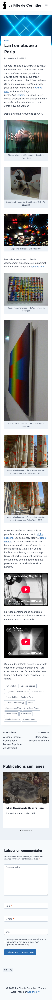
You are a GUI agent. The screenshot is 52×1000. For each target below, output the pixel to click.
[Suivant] (44, 800)
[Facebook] (5, 970)
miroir (31, 702)
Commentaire (13, 867)
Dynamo (9, 691)
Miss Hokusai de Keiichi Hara (25, 808)
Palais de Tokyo (31, 708)
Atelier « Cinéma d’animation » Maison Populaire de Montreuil (12, 740)
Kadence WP (34, 991)
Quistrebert (26, 714)
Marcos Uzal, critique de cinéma (39, 736)
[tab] (20, 830)
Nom (8, 905)
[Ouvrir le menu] (46, 5)
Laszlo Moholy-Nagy (14, 702)
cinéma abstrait (28, 686)
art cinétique (11, 686)
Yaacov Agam (29, 719)
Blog (6, 40)
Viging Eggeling (12, 719)
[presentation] (26, 787)
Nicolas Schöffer (13, 708)
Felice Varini (23, 691)
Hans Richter (11, 697)
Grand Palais (38, 691)
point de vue (37, 266)
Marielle (11, 58)
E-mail (9, 919)
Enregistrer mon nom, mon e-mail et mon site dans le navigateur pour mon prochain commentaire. (26, 942)
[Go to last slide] (7, 800)
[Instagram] (10, 970)
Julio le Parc (27, 697)
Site (7, 932)
